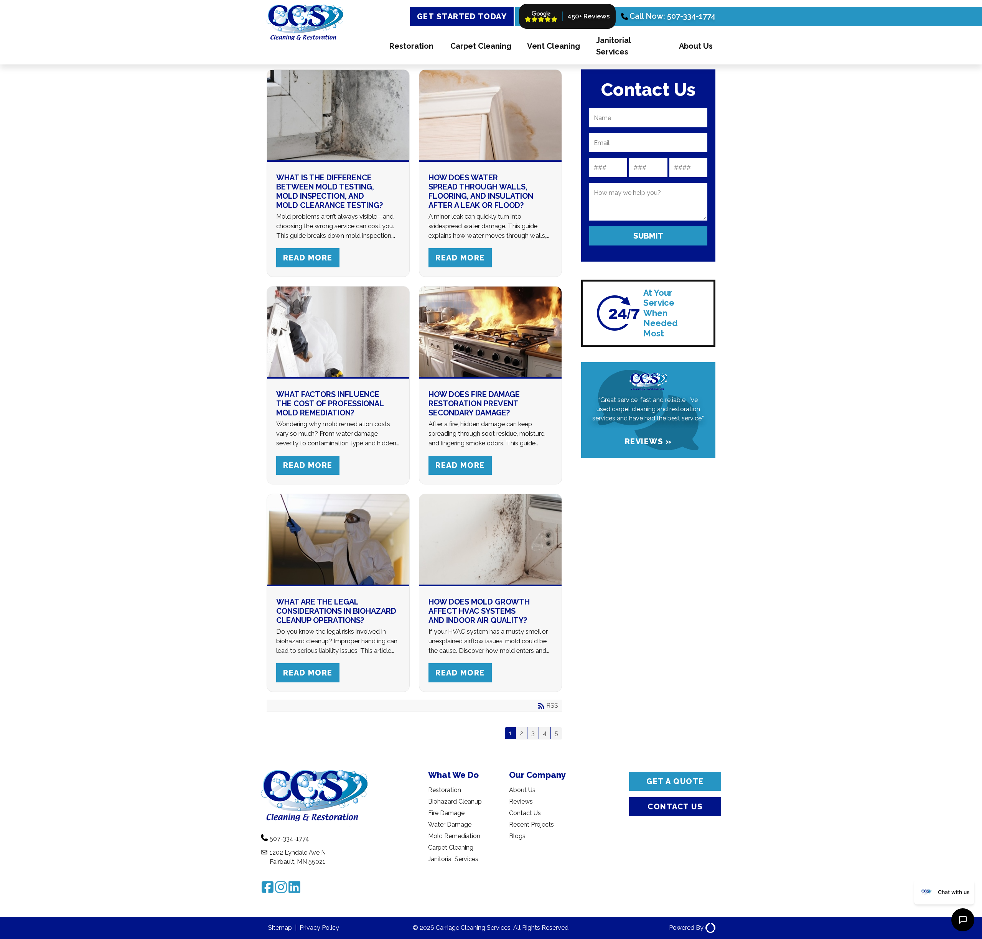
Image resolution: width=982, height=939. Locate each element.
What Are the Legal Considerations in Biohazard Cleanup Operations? (336, 611)
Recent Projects (531, 824)
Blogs (517, 836)
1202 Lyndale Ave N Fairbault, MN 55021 (298, 857)
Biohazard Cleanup (455, 801)
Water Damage (449, 824)
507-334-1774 (289, 838)
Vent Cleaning (553, 46)
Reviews (521, 801)
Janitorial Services (613, 46)
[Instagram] (281, 887)
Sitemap (280, 927)
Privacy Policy (319, 927)
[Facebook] (267, 887)
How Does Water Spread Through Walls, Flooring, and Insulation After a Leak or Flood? (480, 191)
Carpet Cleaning (480, 46)
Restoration (411, 46)
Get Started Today (462, 16)
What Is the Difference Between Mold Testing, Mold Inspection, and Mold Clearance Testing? (329, 191)
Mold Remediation (454, 836)
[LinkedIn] (294, 887)
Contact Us (525, 813)
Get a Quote (675, 781)
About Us (696, 46)
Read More (308, 257)
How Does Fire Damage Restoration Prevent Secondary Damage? (474, 403)
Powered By (686, 927)
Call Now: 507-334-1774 (672, 16)
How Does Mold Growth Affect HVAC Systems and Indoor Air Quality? (479, 611)
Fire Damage (446, 813)
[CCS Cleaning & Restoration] (305, 42)
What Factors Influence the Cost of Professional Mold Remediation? (330, 403)
